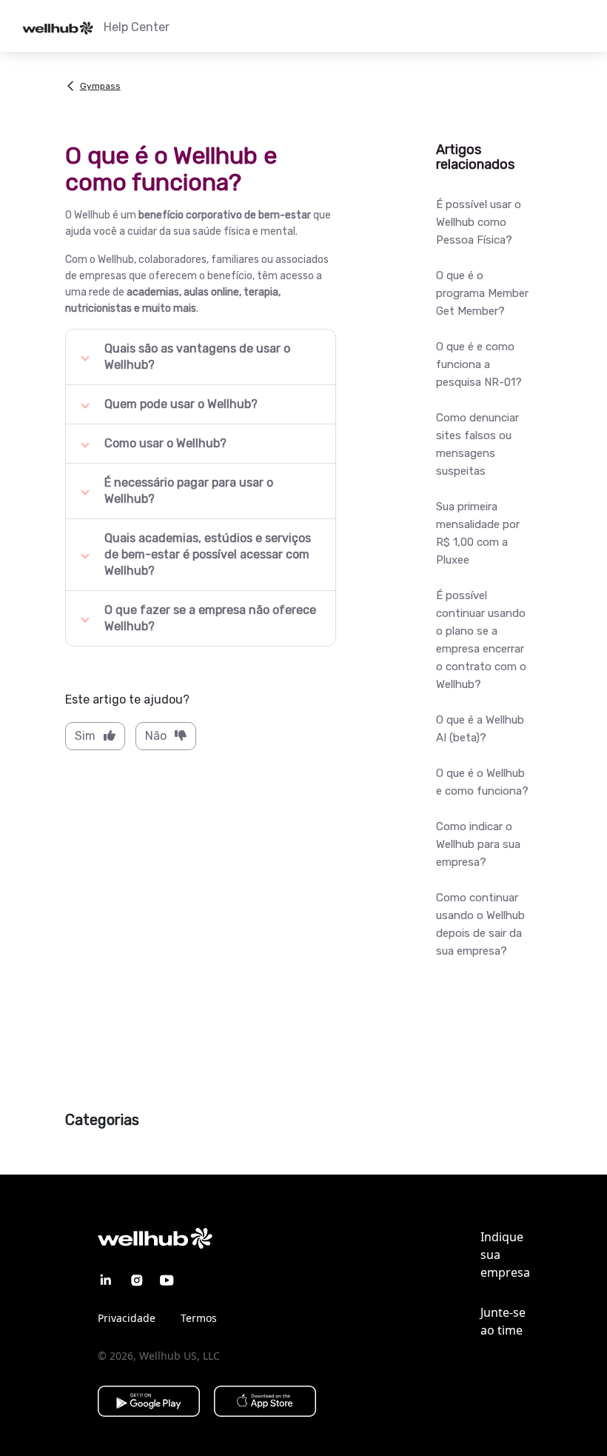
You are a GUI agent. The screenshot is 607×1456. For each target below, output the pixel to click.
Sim (85, 736)
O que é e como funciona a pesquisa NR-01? (479, 364)
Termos (199, 1318)
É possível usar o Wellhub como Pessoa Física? (478, 222)
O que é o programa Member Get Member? (482, 293)
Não (156, 736)
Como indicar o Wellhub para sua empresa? (478, 844)
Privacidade (126, 1318)
